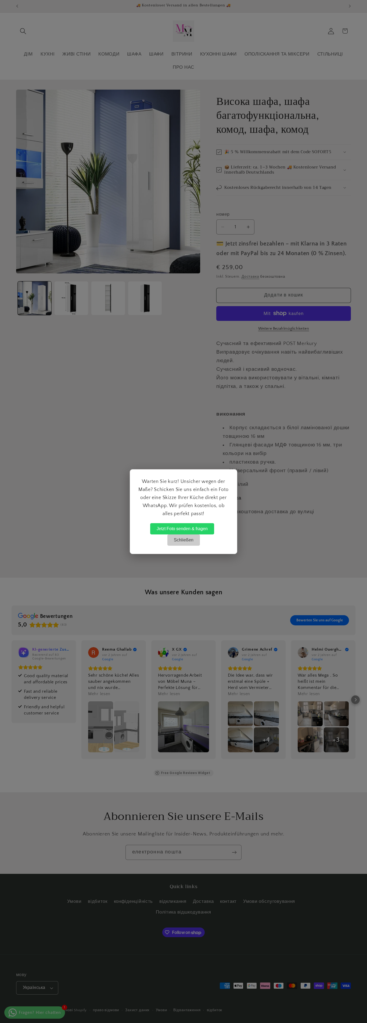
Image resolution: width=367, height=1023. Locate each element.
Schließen (183, 540)
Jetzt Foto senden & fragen (182, 528)
